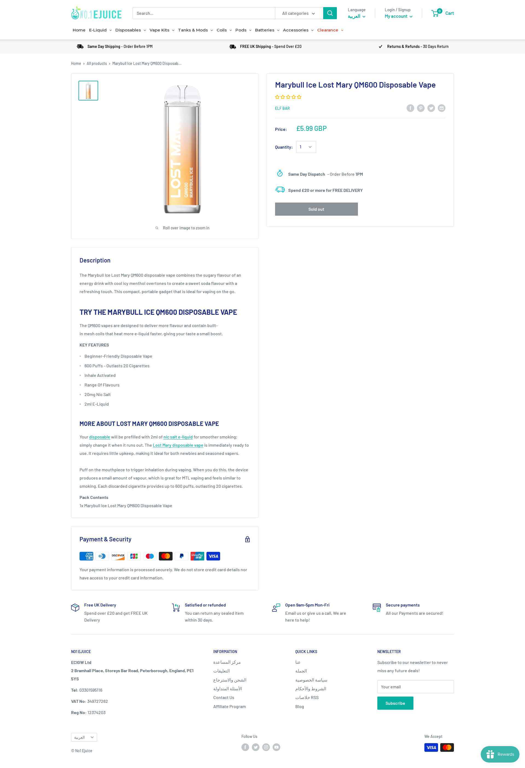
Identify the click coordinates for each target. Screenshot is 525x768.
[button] (288, 96)
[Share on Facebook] (410, 107)
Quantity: (284, 146)
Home (76, 63)
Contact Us (223, 697)
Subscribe (395, 703)
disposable (99, 436)
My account (396, 16)
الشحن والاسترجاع (229, 679)
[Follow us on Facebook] (245, 747)
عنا (298, 662)
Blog (299, 706)
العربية (79, 737)
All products (97, 63)
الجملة (301, 670)
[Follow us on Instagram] (266, 747)
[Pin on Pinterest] (421, 107)
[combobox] (204, 13)
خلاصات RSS (307, 697)
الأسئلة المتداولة (227, 688)
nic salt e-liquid (178, 436)
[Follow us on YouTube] (276, 747)
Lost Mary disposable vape (178, 444)
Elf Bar (282, 108)
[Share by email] (441, 107)
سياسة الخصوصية (311, 679)
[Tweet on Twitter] (431, 107)
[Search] (330, 13)
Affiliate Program (229, 706)
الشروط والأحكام (310, 688)
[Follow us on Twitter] (255, 747)
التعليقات (221, 670)
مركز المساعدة (227, 662)
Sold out (316, 209)
